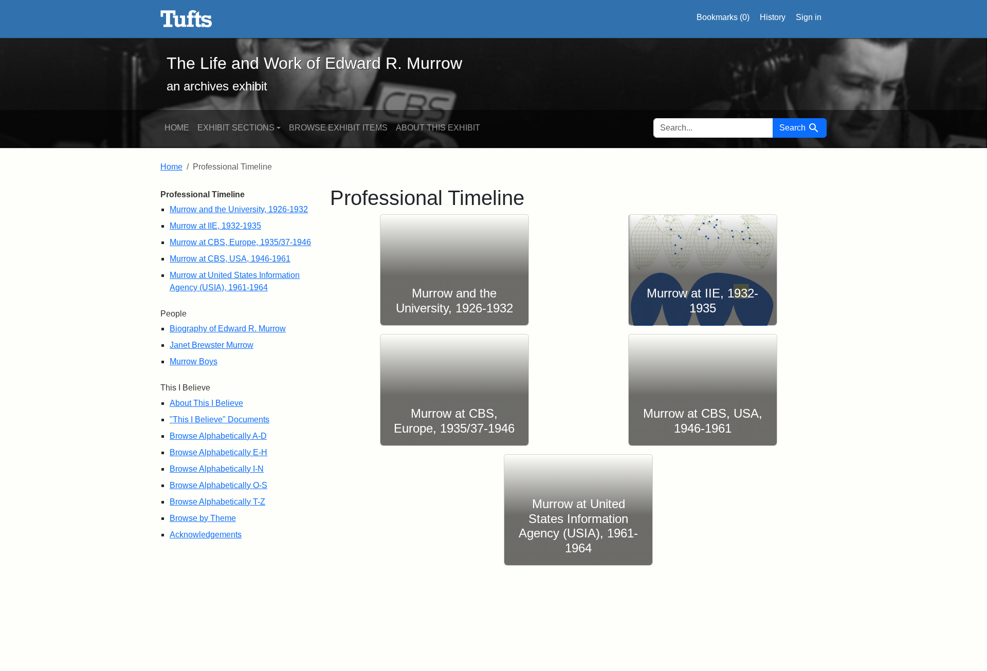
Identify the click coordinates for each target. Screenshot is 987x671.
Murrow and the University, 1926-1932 (239, 209)
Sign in (808, 17)
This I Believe (185, 387)
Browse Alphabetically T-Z (217, 501)
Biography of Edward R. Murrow (228, 328)
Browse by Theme (203, 518)
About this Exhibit (438, 127)
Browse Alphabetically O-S (218, 485)
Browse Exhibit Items (338, 127)
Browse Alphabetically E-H (218, 452)
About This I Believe (206, 403)
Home (176, 127)
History (772, 17)
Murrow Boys (193, 361)
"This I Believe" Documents (219, 419)
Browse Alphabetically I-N (217, 468)
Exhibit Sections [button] (236, 127)
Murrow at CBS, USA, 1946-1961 (230, 258)
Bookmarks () (723, 17)
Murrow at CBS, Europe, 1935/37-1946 (240, 242)
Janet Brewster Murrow (211, 345)
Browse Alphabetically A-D (218, 436)
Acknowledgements (206, 534)
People (173, 313)
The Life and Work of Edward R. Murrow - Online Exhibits (186, 19)
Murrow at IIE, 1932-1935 (215, 225)
